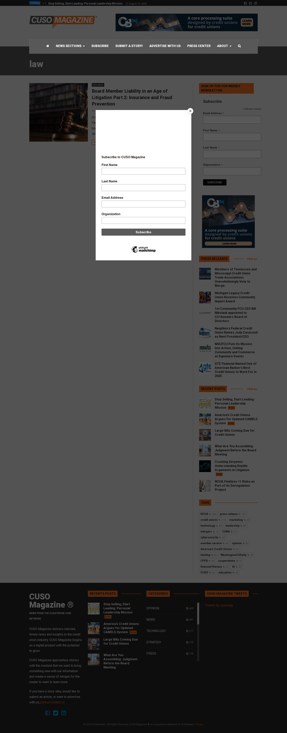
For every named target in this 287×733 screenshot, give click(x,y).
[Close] (190, 111)
